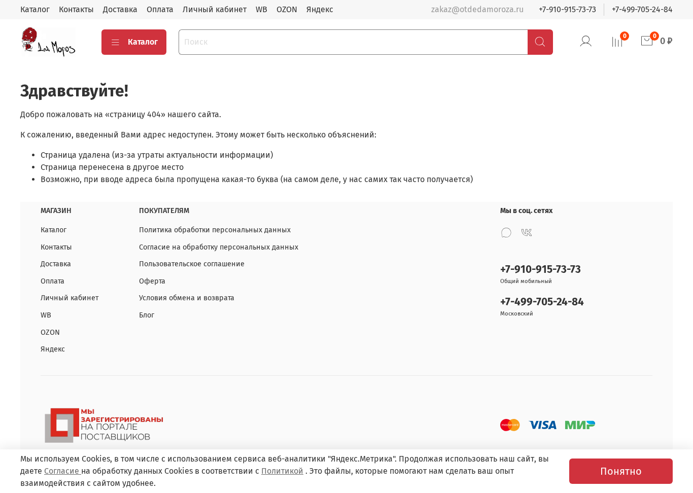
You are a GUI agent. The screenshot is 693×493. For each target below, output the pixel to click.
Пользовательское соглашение (192, 264)
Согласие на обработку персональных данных (218, 247)
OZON (286, 9)
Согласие (62, 471)
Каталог (35, 9)
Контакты (76, 9)
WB (261, 9)
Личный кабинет (215, 9)
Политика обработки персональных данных (215, 230)
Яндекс (319, 9)
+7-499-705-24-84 (642, 9)
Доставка (120, 9)
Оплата (160, 9)
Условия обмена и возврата (186, 298)
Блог (146, 315)
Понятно (621, 471)
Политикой (282, 471)
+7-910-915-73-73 (567, 9)
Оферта (152, 281)
